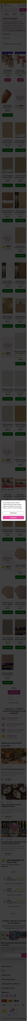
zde (20, 508)
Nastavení (13, 513)
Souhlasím (13, 517)
